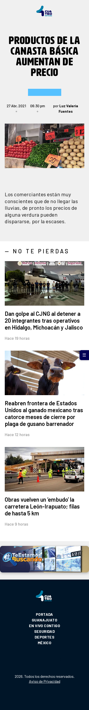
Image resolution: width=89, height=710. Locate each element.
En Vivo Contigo (44, 625)
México (44, 642)
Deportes (44, 637)
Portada (44, 614)
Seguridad (44, 631)
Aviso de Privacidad (44, 681)
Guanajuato (44, 620)
